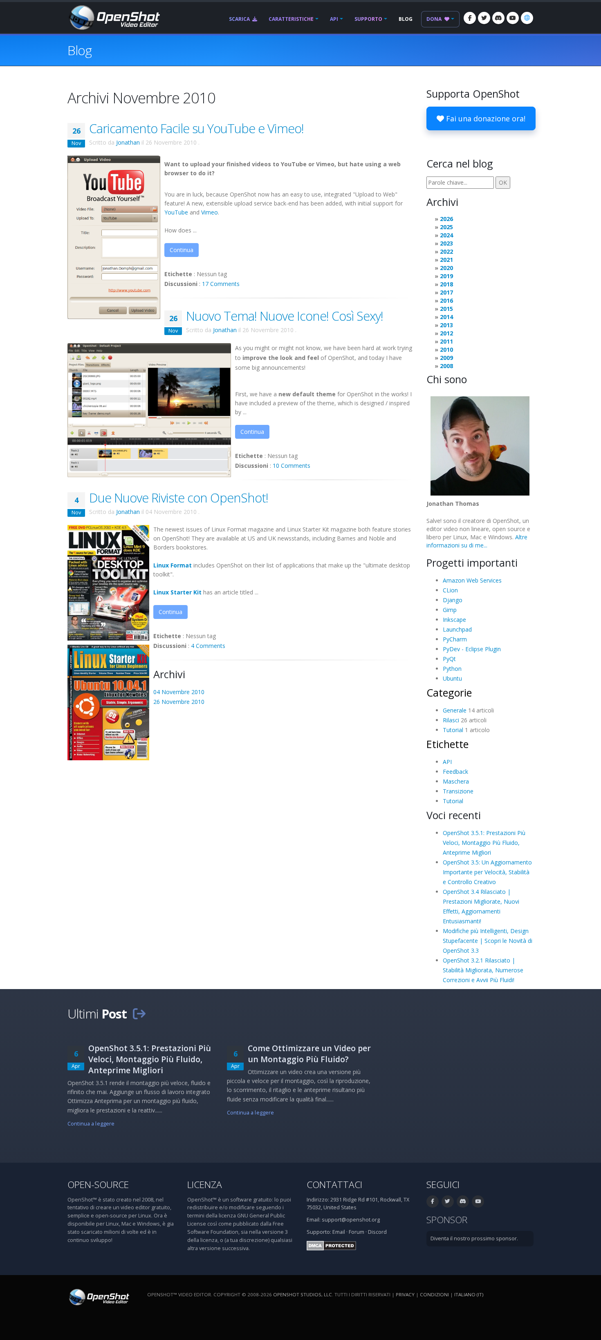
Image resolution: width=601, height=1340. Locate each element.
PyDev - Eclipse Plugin (472, 649)
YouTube (176, 212)
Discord (377, 1231)
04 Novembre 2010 (178, 692)
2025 (446, 227)
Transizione (458, 791)
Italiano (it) (468, 1294)
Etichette (447, 744)
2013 (446, 325)
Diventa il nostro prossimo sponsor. (474, 1238)
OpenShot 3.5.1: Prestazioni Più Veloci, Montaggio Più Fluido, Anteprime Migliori (484, 842)
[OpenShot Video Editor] (113, 17)
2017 (446, 292)
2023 (446, 243)
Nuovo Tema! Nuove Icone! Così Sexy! (284, 315)
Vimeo (209, 212)
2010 (446, 349)
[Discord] (498, 18)
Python (452, 668)
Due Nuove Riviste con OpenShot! (178, 497)
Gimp (450, 610)
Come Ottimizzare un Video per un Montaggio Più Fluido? (309, 1054)
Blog (406, 19)
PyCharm (455, 639)
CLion (450, 590)
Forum (356, 1231)
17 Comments (221, 284)
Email (338, 1231)
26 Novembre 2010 (178, 702)
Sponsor (446, 1219)
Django (452, 600)
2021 (446, 260)
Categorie (449, 692)
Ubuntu (452, 678)
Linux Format (172, 565)
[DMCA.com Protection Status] (331, 1245)
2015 (446, 309)
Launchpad (457, 629)
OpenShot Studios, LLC (302, 1294)
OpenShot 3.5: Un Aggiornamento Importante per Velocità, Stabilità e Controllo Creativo (487, 872)
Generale (454, 710)
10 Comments (291, 465)
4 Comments (208, 646)
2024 (446, 235)
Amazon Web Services (472, 580)
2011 (446, 341)
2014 (446, 317)
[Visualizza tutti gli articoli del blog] (139, 1013)
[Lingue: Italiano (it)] (527, 18)
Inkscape (454, 619)
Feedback (455, 771)
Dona (434, 19)
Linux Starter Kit (177, 592)
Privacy (405, 1294)
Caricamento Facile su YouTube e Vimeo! (196, 128)
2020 (446, 268)
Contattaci (334, 1184)
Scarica (240, 19)
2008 (446, 366)
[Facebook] (470, 18)
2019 (446, 276)
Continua (181, 250)
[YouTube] (513, 18)
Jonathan (128, 142)
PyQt (449, 659)
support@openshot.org (351, 1219)
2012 (446, 333)
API (334, 19)
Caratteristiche (291, 19)
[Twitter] (484, 18)
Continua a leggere (90, 1123)
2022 (446, 251)
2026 (446, 219)
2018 (446, 284)
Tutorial (453, 730)
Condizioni (434, 1294)
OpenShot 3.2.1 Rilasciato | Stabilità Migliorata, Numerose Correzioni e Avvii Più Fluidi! (483, 970)
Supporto (368, 19)
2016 (446, 300)
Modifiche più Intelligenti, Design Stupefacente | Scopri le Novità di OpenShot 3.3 (487, 940)
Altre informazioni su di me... (476, 541)
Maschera (456, 781)
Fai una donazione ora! (484, 118)
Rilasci (451, 720)
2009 (446, 358)
